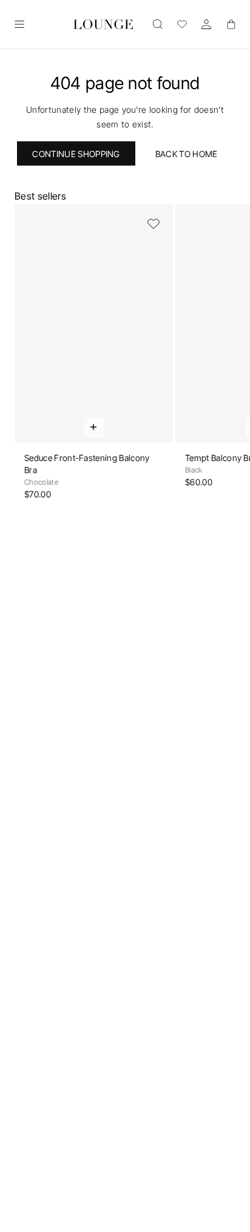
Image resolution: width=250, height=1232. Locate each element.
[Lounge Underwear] (103, 24)
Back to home (186, 154)
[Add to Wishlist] (153, 224)
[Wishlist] (182, 24)
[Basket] (230, 24)
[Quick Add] (94, 427)
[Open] (19, 24)
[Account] (206, 24)
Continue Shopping (76, 154)
